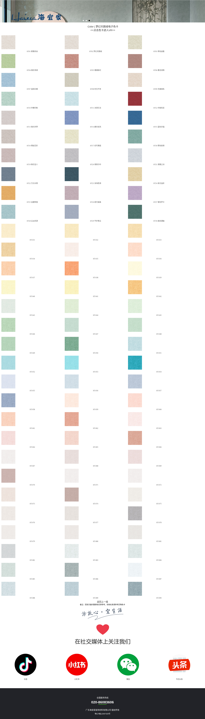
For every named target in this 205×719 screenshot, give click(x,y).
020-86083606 (102, 702)
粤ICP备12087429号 (102, 714)
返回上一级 (102, 602)
